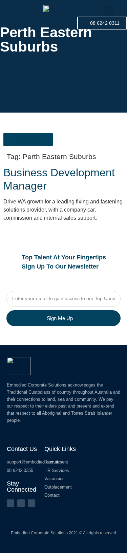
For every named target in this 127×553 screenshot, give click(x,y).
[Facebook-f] (10, 503)
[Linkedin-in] (21, 503)
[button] (108, 11)
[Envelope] (31, 503)
